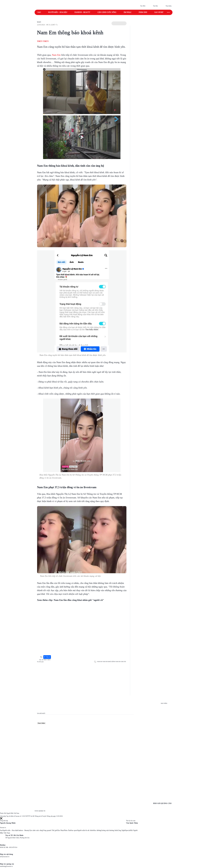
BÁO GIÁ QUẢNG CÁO (162, 803)
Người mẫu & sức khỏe (85, 830)
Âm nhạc (127, 12)
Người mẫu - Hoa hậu (57, 12)
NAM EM (99, 661)
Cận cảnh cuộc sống (106, 12)
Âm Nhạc (60, 830)
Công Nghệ (121, 830)
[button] (119, 23)
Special (127, 830)
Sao (39, 12)
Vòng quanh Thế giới (50, 830)
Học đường (97, 830)
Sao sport (158, 12)
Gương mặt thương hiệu (109, 830)
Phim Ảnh (67, 830)
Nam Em (56, 55)
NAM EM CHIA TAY (120, 661)
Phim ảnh (143, 12)
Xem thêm (41, 723)
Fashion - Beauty (82, 12)
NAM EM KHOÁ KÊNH (109, 661)
